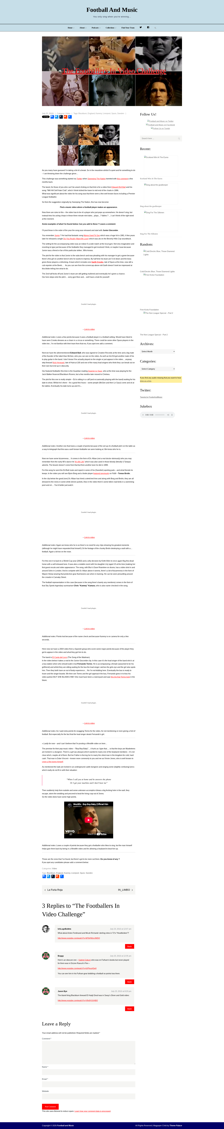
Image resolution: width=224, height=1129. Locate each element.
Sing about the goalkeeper (151, 206)
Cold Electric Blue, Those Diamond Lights (157, 272)
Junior (57, 235)
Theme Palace (176, 1126)
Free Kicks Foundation (149, 310)
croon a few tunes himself (52, 762)
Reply (129, 946)
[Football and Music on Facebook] (148, 27)
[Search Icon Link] (155, 28)
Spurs (113, 113)
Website (45, 1091)
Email (45, 1079)
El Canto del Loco (59, 657)
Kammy (99, 113)
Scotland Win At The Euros (151, 178)
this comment (122, 179)
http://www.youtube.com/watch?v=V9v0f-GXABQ (78, 1000)
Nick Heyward (58, 363)
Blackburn (82, 113)
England (91, 113)
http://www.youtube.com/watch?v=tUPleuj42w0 (77, 968)
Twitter (79, 179)
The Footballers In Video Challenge (114, 70)
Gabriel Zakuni (85, 960)
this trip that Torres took (120, 677)
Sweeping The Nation (97, 179)
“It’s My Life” (79, 462)
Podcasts (95, 28)
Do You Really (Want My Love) (76, 239)
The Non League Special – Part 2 (154, 335)
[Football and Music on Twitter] (140, 27)
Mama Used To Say (92, 235)
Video (67, 113)
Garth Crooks (97, 262)
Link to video (89, 329)
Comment (46, 1039)
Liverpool (106, 113)
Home (70, 28)
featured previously (101, 473)
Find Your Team (127, 28)
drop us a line (145, 381)
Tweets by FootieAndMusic (151, 397)
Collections (110, 28)
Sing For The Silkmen (149, 234)
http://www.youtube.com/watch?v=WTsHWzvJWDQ (79, 938)
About (82, 28)
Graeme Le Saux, (95, 371)
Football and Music (112, 9)
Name (45, 1067)
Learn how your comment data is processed (92, 1111)
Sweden (120, 113)
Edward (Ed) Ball (119, 187)
